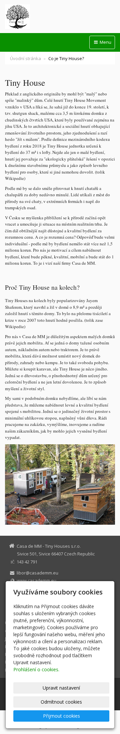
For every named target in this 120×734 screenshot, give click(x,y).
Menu (105, 42)
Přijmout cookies (61, 716)
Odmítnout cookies (61, 702)
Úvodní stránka (25, 58)
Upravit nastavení (61, 688)
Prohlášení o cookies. (36, 669)
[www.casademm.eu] (60, 16)
